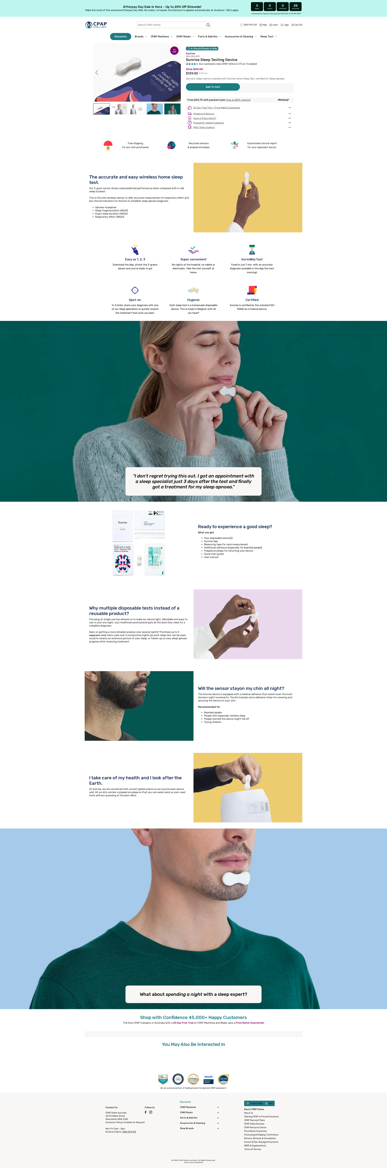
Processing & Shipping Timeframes (261, 1135)
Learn (275, 25)
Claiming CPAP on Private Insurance (261, 1116)
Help (265, 25)
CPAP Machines (160, 36)
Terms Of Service (252, 1149)
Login (286, 25)
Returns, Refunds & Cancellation (260, 1138)
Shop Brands (187, 1128)
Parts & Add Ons (208, 36)
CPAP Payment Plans (254, 1120)
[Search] (208, 25)
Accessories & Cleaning (239, 36)
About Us (248, 1113)
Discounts (121, 36)
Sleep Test (266, 36)
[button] (97, 72)
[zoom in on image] (174, 95)
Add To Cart (213, 86)
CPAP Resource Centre (255, 1127)
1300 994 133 (129, 1132)
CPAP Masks (183, 36)
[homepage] (96, 25)
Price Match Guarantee (255, 1131)
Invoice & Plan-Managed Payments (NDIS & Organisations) (261, 1144)
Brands (139, 36)
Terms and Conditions (193, 1162)
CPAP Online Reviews (254, 1124)
